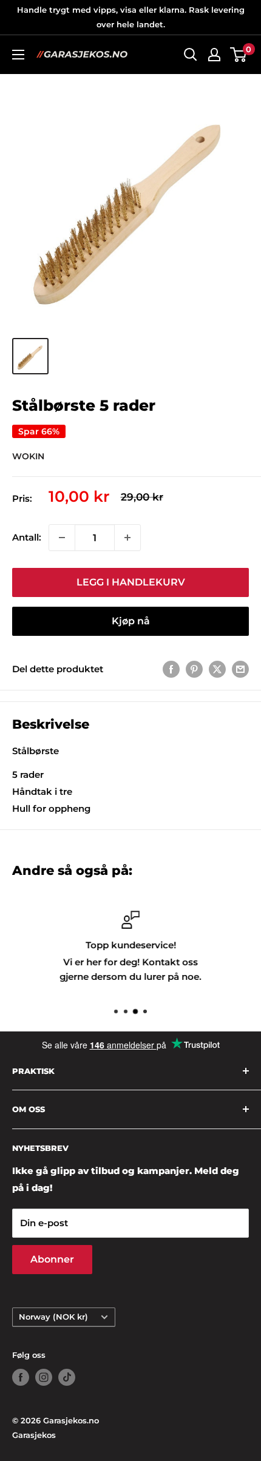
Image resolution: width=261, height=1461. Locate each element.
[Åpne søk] (190, 54)
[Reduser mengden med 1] (62, 537)
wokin (28, 456)
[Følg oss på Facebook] (20, 1377)
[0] (238, 54)
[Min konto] (214, 54)
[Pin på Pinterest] (194, 669)
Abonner (52, 1259)
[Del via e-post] (240, 669)
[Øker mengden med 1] (127, 537)
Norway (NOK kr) (53, 1316)
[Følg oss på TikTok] (66, 1377)
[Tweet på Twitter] (217, 669)
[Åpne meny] (18, 54)
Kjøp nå (131, 621)
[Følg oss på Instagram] (43, 1377)
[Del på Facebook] (171, 669)
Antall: (26, 537)
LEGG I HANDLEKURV (130, 582)
